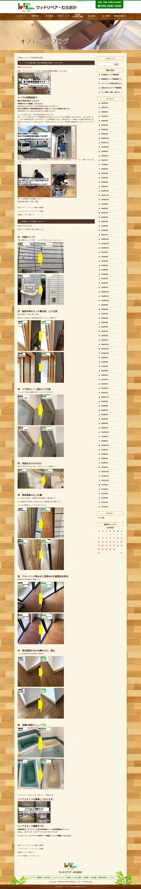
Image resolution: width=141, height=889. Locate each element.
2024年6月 (104, 217)
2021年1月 (104, 393)
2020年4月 (104, 423)
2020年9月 (104, 401)
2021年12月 (105, 344)
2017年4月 (104, 502)
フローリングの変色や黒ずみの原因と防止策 (112, 83)
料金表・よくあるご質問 (77, 16)
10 (118, 538)
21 (106, 545)
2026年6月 (104, 112)
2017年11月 (105, 476)
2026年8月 (104, 103)
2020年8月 (104, 406)
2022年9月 (104, 305)
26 (99, 549)
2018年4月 (104, 458)
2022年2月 (104, 335)
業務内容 (35, 16)
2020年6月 (104, 414)
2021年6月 (104, 371)
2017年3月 (104, 507)
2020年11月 (105, 397)
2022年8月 (104, 309)
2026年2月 (104, 129)
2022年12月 (105, 292)
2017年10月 (105, 480)
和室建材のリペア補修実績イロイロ (112, 79)
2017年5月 (104, 498)
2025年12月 (105, 138)
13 (102, 542)
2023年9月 (104, 252)
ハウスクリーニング (58, 877)
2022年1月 (104, 340)
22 (110, 545)
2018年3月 (104, 463)
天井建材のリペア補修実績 (110, 74)
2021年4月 (104, 379)
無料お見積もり (120, 16)
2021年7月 (104, 366)
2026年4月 (104, 121)
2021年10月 (105, 353)
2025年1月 (104, 186)
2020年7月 (104, 410)
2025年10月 (105, 147)
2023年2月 (104, 283)
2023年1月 (104, 287)
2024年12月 (105, 191)
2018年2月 (104, 467)
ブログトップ (110, 58)
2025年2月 (104, 182)
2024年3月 (104, 226)
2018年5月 (104, 454)
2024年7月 (104, 213)
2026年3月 (104, 125)
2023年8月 (104, 257)
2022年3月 (104, 331)
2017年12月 (105, 471)
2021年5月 (104, 375)
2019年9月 (104, 436)
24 (118, 545)
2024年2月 (104, 230)
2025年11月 (105, 142)
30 (114, 549)
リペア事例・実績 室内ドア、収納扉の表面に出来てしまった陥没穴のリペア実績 (112, 92)
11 (121, 538)
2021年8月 (104, 362)
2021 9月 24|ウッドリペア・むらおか (85, 1)
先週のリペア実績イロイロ (32, 221)
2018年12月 (105, 445)
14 (106, 542)
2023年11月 (105, 243)
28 (106, 549)
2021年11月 (105, 349)
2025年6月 (104, 164)
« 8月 (98, 553)
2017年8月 (104, 489)
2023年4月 (104, 274)
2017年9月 (104, 485)
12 (99, 542)
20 (102, 545)
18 (121, 542)
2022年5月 (104, 322)
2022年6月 (104, 318)
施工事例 (49, 16)
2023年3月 (104, 278)
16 (114, 542)
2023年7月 (104, 261)
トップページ (21, 16)
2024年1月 (104, 235)
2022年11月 (105, 296)
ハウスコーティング (63, 16)
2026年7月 (104, 107)
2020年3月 (104, 428)
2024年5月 (104, 221)
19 (99, 545)
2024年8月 (104, 208)
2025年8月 (104, 156)
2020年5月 (104, 419)
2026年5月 (104, 116)
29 (110, 549)
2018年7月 (104, 450)
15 (110, 542)
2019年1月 (104, 441)
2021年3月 (104, 384)
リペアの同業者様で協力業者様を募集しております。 (43, 63)
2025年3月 (104, 178)
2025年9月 (104, 151)
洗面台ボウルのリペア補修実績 (111, 88)
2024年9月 (104, 204)
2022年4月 (104, 327)
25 (121, 545)
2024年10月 (105, 199)
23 (114, 545)
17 (118, 542)
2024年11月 (105, 195)
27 (102, 549)
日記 (102, 518)
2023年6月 (104, 265)
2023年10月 (105, 248)
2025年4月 (104, 173)
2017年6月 (104, 493)
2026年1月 (104, 134)
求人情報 (106, 16)
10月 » (121, 553)
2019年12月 (105, 432)
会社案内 (92, 16)
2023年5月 (104, 270)
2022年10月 (105, 300)
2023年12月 (105, 239)
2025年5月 (104, 169)
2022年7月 (104, 314)
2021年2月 (104, 388)
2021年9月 (104, 357)
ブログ (112, 877)
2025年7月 (104, 160)
